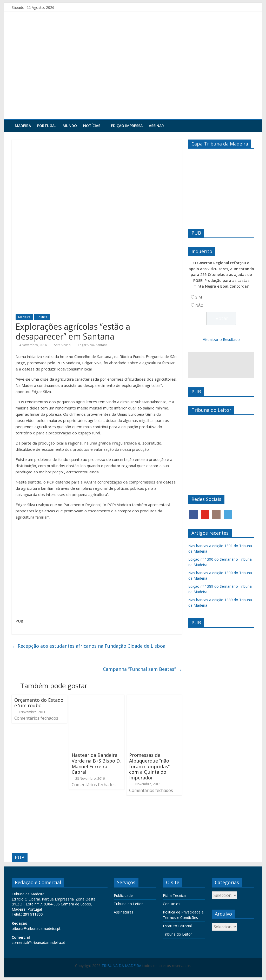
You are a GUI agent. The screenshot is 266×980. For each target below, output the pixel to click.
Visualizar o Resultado (221, 339)
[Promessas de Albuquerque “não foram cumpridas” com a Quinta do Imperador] (154, 698)
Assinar (156, 125)
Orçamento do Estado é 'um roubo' (38, 703)
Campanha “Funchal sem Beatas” (142, 669)
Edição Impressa (127, 125)
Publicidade (123, 895)
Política (42, 317)
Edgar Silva (86, 345)
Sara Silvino (62, 345)
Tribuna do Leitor (128, 903)
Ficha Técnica (174, 895)
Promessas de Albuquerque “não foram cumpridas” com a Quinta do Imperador (149, 766)
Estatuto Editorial (177, 925)
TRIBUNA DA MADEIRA (121, 965)
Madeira (23, 125)
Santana (102, 345)
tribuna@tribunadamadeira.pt (36, 928)
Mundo (70, 125)
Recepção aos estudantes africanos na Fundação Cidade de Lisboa (88, 646)
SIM (198, 297)
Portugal (46, 125)
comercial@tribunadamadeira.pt (38, 942)
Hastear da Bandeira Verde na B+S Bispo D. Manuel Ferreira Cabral (96, 763)
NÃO (199, 305)
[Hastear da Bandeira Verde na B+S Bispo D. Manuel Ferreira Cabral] (96, 698)
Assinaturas (123, 912)
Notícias (91, 125)
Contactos (171, 903)
